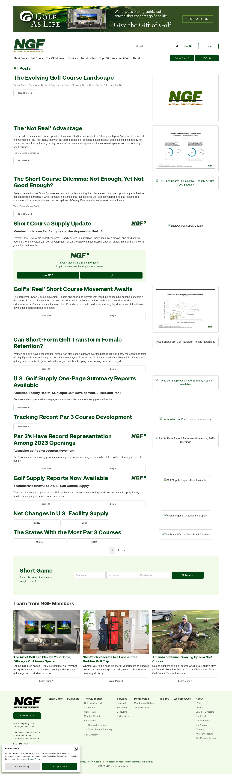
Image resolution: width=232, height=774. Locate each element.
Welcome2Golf (120, 58)
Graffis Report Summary (100, 729)
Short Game (20, 58)
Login (209, 46)
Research (121, 703)
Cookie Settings (22, 766)
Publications (90, 720)
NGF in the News (204, 734)
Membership (88, 58)
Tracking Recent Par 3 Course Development (72, 417)
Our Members (203, 720)
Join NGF (189, 46)
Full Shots (37, 58)
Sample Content (142, 707)
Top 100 (104, 58)
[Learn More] (46, 652)
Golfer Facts (90, 712)
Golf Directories (92, 735)
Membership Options (144, 703)
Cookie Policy (34, 759)
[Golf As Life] (116, 30)
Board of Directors (205, 712)
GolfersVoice (123, 716)
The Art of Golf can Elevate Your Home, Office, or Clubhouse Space (42, 659)
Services (73, 58)
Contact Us (25, 715)
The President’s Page (206, 738)
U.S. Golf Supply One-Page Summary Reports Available (74, 382)
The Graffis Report (97, 725)
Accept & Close (59, 766)
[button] (75, 748)
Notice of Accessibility (120, 761)
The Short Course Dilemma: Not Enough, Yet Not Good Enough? (78, 182)
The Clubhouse (55, 58)
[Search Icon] (177, 46)
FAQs (205, 58)
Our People (201, 716)
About (136, 58)
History (199, 707)
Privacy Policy (86, 761)
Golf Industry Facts (93, 703)
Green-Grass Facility (92, 85)
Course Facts (91, 707)
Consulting (122, 712)
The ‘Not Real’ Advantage (47, 128)
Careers (200, 729)
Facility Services (73, 85)
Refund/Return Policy (142, 761)
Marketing (122, 707)
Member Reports (92, 716)
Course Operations (30, 85)
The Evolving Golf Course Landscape (63, 78)
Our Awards (201, 725)
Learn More (45, 681)
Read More (24, 93)
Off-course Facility (113, 85)
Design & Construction (52, 85)
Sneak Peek (181, 58)
